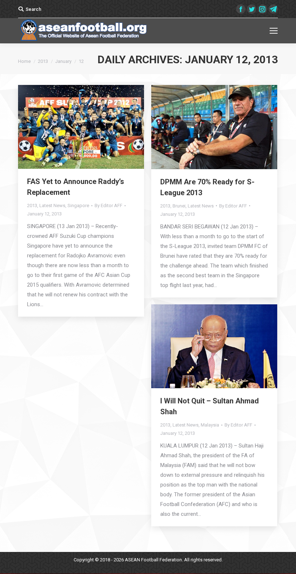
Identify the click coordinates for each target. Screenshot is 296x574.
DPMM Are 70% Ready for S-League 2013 (207, 187)
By (108, 205)
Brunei (179, 206)
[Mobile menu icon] (273, 30)
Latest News (52, 205)
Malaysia (210, 425)
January (63, 61)
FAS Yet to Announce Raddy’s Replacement (75, 187)
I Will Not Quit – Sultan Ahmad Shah (209, 406)
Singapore (78, 205)
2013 (43, 61)
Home (24, 61)
